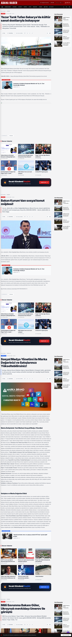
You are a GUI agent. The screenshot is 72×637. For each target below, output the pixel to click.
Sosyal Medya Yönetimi (40, 527)
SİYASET (20, 6)
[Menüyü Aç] (69, 6)
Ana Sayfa (3, 11)
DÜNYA (25, 6)
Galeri (51, 6)
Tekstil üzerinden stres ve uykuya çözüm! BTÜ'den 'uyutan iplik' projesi (30, 535)
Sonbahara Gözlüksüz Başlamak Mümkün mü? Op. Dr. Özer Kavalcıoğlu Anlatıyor (28, 84)
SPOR (30, 6)
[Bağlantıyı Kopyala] (32, 33)
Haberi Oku (15, 272)
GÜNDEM (14, 6)
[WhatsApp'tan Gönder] (30, 33)
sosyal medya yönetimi (41, 414)
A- (47, 33)
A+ (50, 33)
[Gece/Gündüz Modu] (64, 6)
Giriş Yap (68, 2)
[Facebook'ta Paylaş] (25, 33)
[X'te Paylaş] (27, 33)
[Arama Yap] (66, 6)
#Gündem (11, 135)
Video (46, 6)
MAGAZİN (35, 6)
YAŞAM (40, 6)
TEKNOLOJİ (9, 353)
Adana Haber (8, 6)
